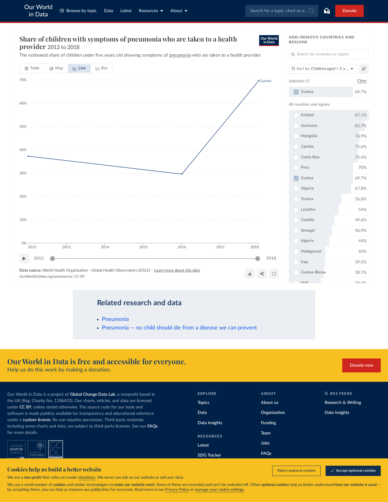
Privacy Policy (177, 490)
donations (87, 478)
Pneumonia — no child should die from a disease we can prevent (179, 327)
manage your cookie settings (219, 490)
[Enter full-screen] (274, 274)
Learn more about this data (177, 270)
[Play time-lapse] (24, 258)
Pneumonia (115, 319)
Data (108, 11)
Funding (268, 423)
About (176, 11)
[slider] (52, 259)
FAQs (152, 426)
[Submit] (311, 11)
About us (269, 403)
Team (266, 433)
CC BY (80, 276)
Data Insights (210, 423)
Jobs (265, 443)
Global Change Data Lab (92, 394)
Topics (203, 403)
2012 (39, 258)
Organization (273, 413)
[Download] (250, 274)
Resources (148, 11)
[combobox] (281, 11)
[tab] (32, 68)
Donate (349, 11)
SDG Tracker (209, 455)
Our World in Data (38, 11)
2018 (271, 258)
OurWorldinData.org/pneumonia (45, 276)
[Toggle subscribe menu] (327, 11)
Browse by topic (81, 11)
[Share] (262, 274)
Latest (126, 11)
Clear (362, 81)
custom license (36, 420)
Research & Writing (343, 403)
